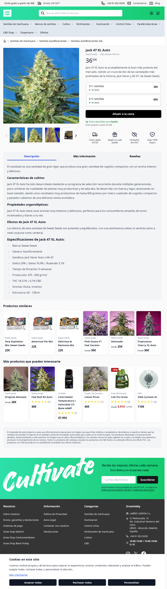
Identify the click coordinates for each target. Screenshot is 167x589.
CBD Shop (8, 32)
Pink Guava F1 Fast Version (93, 343)
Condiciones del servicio (143, 490)
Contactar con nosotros (56, 525)
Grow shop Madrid (13, 531)
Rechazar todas (82, 582)
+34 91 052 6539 (139, 536)
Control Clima (123, 24)
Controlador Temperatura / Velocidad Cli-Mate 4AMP (67, 402)
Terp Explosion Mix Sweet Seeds (15, 343)
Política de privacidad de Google (115, 490)
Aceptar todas (33, 582)
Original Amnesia (15, 397)
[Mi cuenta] (151, 13)
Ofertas (44, 32)
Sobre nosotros (11, 514)
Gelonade (117, 341)
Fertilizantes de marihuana (99, 531)
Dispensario (27, 32)
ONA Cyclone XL (147, 397)
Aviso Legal (50, 519)
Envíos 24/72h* (51, 3)
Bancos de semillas (45, 24)
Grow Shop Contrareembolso (19, 537)
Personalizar (131, 582)
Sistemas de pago (13, 525)
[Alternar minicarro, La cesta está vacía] (158, 13)
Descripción (31, 156)
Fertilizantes (83, 24)
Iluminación (102, 24)
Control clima (91, 525)
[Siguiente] (76, 135)
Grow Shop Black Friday (16, 543)
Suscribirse (147, 480)
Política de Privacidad (55, 514)
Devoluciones (51, 531)
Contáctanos (140, 3)
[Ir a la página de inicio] (7, 13)
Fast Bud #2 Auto (41, 397)
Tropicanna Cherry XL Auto (147, 343)
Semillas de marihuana (16, 24)
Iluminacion (90, 519)
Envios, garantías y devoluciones (21, 519)
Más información (84, 156)
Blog (157, 3)
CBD (86, 543)
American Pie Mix (42, 341)
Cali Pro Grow (119, 397)
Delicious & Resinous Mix (66, 343)
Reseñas (135, 156)
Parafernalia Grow (147, 24)
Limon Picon (91, 397)
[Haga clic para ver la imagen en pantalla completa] (41, 86)
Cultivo (66, 24)
